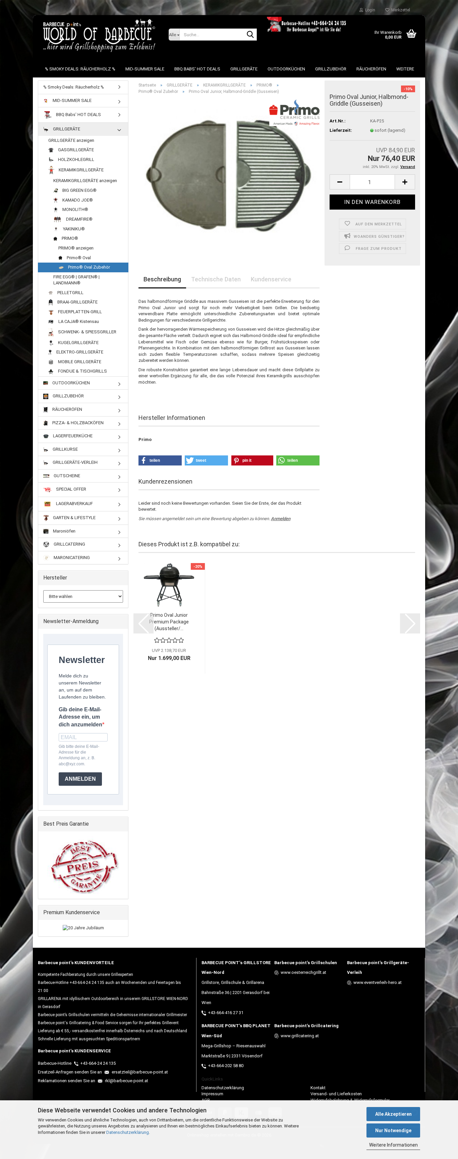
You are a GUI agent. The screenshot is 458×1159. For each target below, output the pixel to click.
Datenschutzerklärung (127, 1132)
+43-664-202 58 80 (225, 1065)
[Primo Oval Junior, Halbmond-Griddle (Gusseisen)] (229, 174)
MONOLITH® (74, 209)
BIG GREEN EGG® (79, 190)
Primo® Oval (78, 257)
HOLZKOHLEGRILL (75, 159)
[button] (340, 181)
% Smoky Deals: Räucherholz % (80, 68)
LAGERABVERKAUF (74, 503)
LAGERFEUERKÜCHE (72, 435)
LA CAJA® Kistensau (78, 321)
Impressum (212, 1093)
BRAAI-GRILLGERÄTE (77, 302)
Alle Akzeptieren (393, 1114)
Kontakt (318, 1087)
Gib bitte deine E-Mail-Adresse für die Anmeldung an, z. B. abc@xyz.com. (79, 755)
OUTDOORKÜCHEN (286, 68)
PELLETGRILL (69, 292)
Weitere (405, 68)
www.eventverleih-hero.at (377, 982)
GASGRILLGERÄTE (75, 149)
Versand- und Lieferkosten (336, 1093)
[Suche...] (250, 35)
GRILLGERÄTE (243, 68)
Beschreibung (162, 279)
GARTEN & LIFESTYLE (74, 517)
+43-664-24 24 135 (98, 1063)
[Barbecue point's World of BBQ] (98, 35)
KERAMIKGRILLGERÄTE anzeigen (85, 180)
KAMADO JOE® (77, 200)
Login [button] (369, 10)
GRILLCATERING (69, 544)
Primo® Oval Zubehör (88, 267)
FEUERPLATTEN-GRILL (79, 311)
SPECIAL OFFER (70, 489)
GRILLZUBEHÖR (330, 68)
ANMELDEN (80, 779)
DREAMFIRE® (79, 219)
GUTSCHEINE (66, 475)
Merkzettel (399, 10)
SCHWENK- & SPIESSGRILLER (86, 331)
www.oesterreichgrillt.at (303, 972)
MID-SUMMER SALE (144, 68)
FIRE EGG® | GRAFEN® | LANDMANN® (76, 280)
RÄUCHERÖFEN (371, 68)
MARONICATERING (71, 557)
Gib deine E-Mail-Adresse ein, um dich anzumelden (80, 717)
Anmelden (280, 518)
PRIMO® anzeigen (76, 248)
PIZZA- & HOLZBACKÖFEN (77, 422)
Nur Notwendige (393, 1130)
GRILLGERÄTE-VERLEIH (75, 462)
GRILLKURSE (65, 449)
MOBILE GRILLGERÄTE (79, 361)
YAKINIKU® (73, 228)
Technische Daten (216, 279)
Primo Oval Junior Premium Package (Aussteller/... (169, 621)
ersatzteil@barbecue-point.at (139, 1071)
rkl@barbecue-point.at (126, 1080)
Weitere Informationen (393, 1145)
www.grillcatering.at (300, 1035)
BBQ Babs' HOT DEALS (197, 68)
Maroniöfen (63, 531)
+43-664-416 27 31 (225, 1012)
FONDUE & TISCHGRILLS (82, 371)
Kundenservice (271, 279)
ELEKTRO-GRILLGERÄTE (79, 351)
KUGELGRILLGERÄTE (78, 342)
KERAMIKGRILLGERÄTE (81, 169)
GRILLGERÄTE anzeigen (71, 140)
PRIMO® (69, 238)
